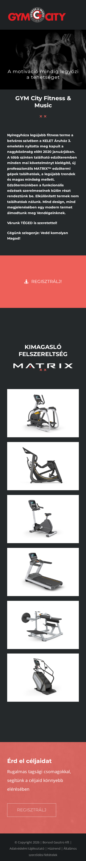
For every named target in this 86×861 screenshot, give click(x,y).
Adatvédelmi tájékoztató (27, 848)
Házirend (54, 848)
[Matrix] (43, 390)
